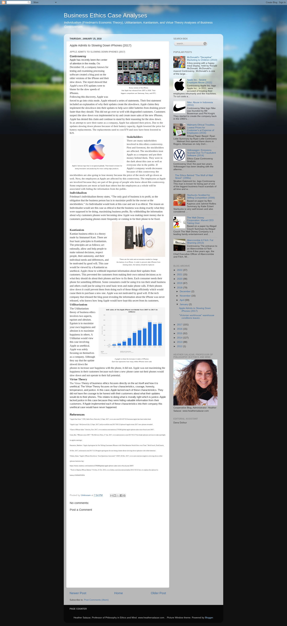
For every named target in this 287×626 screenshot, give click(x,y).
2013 (180, 342)
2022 (180, 270)
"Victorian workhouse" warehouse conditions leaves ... (196, 316)
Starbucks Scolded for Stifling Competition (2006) (201, 196)
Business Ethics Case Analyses (105, 15)
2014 (180, 337)
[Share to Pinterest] (124, 495)
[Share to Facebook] (121, 495)
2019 (180, 283)
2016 (180, 329)
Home (118, 593)
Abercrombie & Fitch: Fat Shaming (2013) (200, 241)
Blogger (209, 617)
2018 (180, 287)
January (184, 304)
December (185, 291)
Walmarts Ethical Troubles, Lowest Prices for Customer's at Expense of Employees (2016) (201, 129)
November (185, 296)
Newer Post (78, 593)
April (182, 300)
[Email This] (111, 495)
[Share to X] (118, 495)
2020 (180, 279)
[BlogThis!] (114, 495)
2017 (180, 324)
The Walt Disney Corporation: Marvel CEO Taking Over (200, 220)
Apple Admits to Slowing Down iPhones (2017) (195, 309)
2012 (180, 346)
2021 (180, 274)
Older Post (158, 593)
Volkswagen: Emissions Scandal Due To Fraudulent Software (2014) (201, 153)
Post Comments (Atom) (96, 600)
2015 (180, 333)
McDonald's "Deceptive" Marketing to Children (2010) (202, 58)
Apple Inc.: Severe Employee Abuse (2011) (199, 81)
